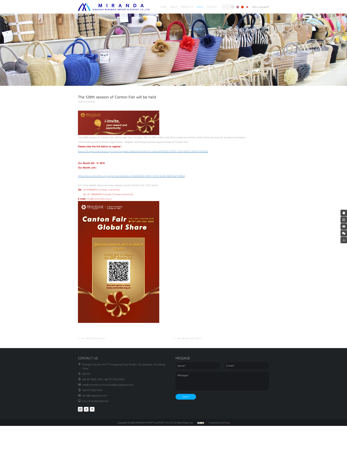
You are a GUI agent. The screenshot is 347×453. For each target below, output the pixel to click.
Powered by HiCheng (219, 422)
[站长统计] (200, 422)
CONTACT (212, 6)
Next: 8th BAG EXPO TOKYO (189, 338)
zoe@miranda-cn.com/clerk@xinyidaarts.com (107, 384)
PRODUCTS (187, 6)
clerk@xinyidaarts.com (94, 395)
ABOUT (173, 6)
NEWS (200, 6)
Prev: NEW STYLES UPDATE (93, 338)
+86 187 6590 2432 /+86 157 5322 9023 (103, 379)
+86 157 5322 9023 (92, 390)
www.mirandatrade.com (95, 400)
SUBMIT (185, 396)
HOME (163, 6)
